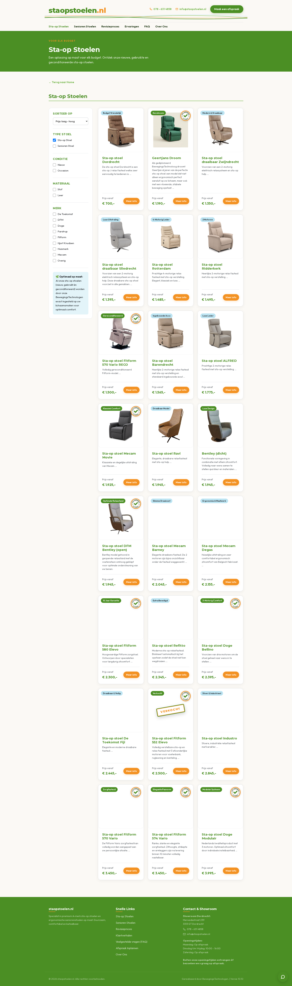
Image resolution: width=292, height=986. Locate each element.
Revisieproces (110, 26)
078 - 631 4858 (162, 9)
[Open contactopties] (283, 977)
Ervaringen (132, 26)
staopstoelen (77, 10)
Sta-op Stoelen (59, 26)
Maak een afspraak (226, 9)
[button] (121, 159)
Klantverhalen (124, 935)
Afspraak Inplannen (127, 948)
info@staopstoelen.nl (192, 9)
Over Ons (161, 26)
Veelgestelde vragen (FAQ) (131, 941)
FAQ (147, 26)
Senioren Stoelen (85, 26)
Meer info (131, 201)
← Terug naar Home (61, 82)
